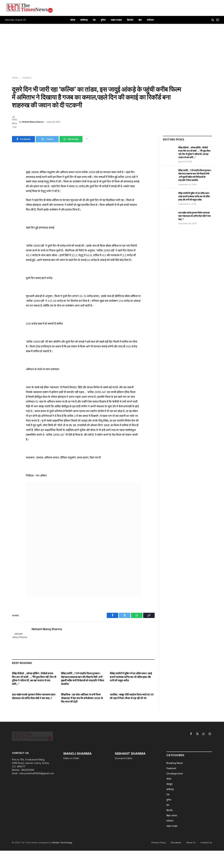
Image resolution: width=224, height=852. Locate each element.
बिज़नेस (130, 19)
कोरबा (72, 19)
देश (94, 19)
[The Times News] (29, 8)
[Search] (213, 20)
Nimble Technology (62, 842)
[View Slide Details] (83, 539)
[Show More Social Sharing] (86, 139)
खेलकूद (169, 784)
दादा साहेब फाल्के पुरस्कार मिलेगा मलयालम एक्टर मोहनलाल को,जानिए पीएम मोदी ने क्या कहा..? (33, 696)
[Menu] (217, 20)
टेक (167, 794)
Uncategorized (174, 773)
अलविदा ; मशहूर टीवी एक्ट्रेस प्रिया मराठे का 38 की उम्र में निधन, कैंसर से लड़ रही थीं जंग (131, 696)
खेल (140, 19)
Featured (171, 768)
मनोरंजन (150, 19)
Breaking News (174, 763)
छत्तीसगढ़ (84, 19)
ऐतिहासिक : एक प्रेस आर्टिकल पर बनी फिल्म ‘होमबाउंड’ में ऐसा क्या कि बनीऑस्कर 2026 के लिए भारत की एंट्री (82, 698)
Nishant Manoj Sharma (32, 122)
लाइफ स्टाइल (116, 19)
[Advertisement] (112, 50)
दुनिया (103, 19)
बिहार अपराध (171, 815)
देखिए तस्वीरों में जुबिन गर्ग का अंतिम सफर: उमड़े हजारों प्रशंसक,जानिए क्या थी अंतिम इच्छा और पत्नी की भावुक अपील (131, 677)
